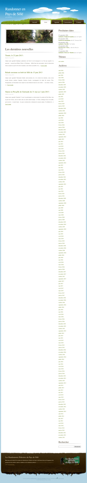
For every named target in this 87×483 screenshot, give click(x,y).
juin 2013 (61, 390)
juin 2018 (61, 257)
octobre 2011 (62, 437)
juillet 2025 (61, 94)
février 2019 (61, 241)
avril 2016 (61, 314)
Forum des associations (64, 40)
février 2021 (61, 193)
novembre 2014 (62, 352)
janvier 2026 (62, 82)
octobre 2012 (62, 409)
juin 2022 (61, 165)
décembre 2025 (62, 84)
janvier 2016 (62, 321)
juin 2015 (61, 335)
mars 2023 (61, 148)
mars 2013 (61, 397)
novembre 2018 (62, 248)
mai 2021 (61, 189)
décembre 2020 (62, 198)
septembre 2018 (62, 253)
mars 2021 (61, 191)
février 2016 (61, 319)
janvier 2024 (62, 127)
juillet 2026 (61, 73)
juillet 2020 (61, 205)
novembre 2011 (62, 435)
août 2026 (61, 70)
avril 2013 (61, 395)
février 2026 (61, 80)
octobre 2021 (62, 182)
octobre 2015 (62, 328)
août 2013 (61, 385)
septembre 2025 (62, 92)
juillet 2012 (61, 416)
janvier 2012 (62, 430)
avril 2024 (61, 120)
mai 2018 (61, 260)
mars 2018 (61, 264)
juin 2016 (61, 309)
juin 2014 (61, 361)
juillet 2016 (61, 307)
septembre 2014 (62, 357)
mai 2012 (61, 421)
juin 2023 (61, 141)
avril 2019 (61, 236)
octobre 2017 (62, 276)
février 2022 (61, 172)
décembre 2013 (62, 376)
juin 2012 (61, 418)
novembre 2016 (62, 300)
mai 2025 (61, 96)
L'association (68, 22)
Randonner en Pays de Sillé (15, 11)
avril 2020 (61, 212)
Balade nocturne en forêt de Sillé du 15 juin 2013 (23, 72)
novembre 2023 (62, 132)
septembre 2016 (62, 305)
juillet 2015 (61, 333)
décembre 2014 (62, 350)
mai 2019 (61, 234)
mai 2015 (61, 338)
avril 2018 (61, 262)
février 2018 (61, 267)
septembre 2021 (62, 184)
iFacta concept (61, 478)
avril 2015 (61, 340)
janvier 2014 (62, 373)
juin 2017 (61, 283)
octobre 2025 (62, 89)
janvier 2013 (62, 402)
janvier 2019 (62, 243)
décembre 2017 (62, 271)
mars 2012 (61, 425)
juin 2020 (61, 208)
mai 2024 (61, 118)
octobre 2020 (62, 200)
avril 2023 (61, 146)
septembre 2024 (62, 113)
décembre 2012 (62, 404)
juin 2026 (61, 75)
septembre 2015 (62, 331)
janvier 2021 (62, 196)
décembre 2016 (62, 298)
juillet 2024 (61, 115)
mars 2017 (61, 290)
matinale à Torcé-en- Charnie (66, 52)
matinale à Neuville (63, 44)
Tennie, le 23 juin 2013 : (14, 55)
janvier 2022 (62, 174)
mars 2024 (61, 122)
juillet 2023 (61, 139)
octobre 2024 (62, 111)
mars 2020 (61, 215)
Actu (45, 22)
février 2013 (61, 399)
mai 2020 (61, 210)
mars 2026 (61, 77)
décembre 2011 (62, 432)
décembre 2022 (62, 155)
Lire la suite (44, 65)
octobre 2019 (62, 227)
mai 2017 (61, 286)
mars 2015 (61, 343)
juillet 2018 (61, 255)
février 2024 (61, 125)
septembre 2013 (62, 383)
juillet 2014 (61, 359)
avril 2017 (61, 288)
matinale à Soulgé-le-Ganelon (66, 37)
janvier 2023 (62, 153)
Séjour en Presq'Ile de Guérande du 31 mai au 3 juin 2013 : (27, 91)
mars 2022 (61, 170)
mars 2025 (61, 101)
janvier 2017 (62, 295)
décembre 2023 (62, 129)
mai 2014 (61, 364)
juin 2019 (61, 231)
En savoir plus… (11, 464)
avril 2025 (61, 99)
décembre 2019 (62, 222)
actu (59, 61)
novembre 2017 (62, 274)
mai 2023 (61, 144)
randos (62, 61)
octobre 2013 (62, 380)
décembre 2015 (62, 324)
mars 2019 (61, 238)
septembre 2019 (62, 229)
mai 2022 (61, 167)
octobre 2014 (62, 354)
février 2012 (61, 428)
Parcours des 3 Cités (64, 47)
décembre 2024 (62, 108)
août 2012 (61, 414)
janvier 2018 (62, 269)
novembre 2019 (62, 224)
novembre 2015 (62, 326)
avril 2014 (61, 366)
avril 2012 (61, 423)
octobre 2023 (62, 134)
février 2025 (61, 103)
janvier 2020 (62, 219)
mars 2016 (61, 316)
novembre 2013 (62, 378)
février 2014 (61, 371)
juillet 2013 (61, 387)
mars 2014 (61, 369)
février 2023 (61, 151)
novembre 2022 (62, 158)
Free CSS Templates (42, 478)
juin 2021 (61, 186)
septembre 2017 (62, 279)
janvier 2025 (62, 106)
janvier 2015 (62, 347)
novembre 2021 (62, 179)
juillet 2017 (61, 281)
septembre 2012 (62, 411)
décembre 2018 (62, 245)
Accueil (34, 22)
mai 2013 (61, 392)
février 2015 (61, 345)
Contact (78, 22)
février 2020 (61, 217)
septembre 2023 (62, 137)
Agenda (56, 22)
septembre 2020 (62, 203)
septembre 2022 (62, 163)
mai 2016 (61, 312)
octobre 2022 (62, 160)
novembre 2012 (62, 406)
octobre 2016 (62, 302)
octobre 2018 (62, 250)
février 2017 (61, 293)
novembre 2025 (62, 87)
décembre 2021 (62, 177)
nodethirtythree (33, 478)
